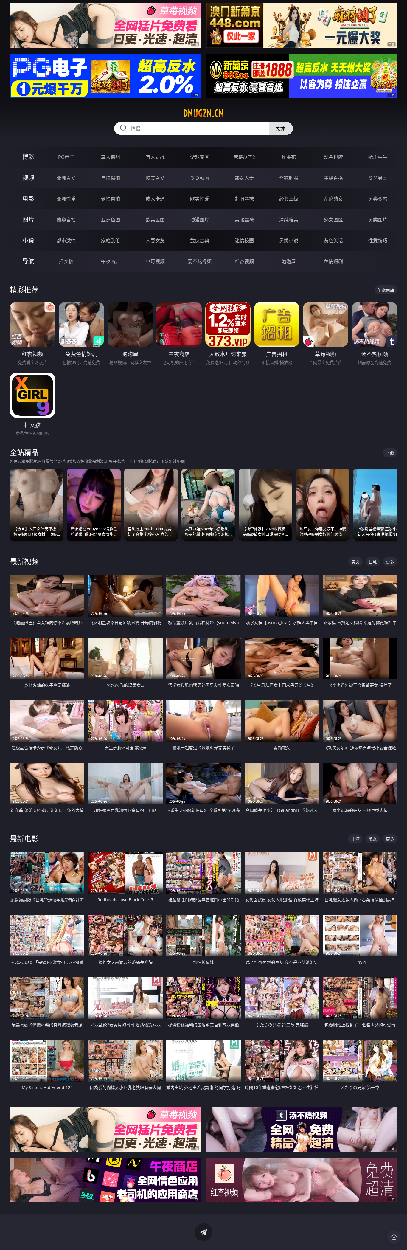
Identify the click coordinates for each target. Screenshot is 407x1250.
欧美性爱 (199, 199)
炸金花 (289, 157)
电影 (28, 199)
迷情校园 (244, 240)
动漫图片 (199, 219)
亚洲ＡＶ (66, 178)
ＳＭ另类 (377, 178)
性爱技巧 (377, 240)
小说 (28, 240)
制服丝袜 (244, 199)
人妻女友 (155, 240)
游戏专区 (199, 157)
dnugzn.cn (203, 113)
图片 (28, 219)
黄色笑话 (333, 240)
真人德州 (110, 157)
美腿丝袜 (244, 219)
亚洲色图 (110, 219)
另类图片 (377, 219)
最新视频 (24, 561)
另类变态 (377, 199)
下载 (390, 452)
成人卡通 (155, 199)
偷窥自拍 (66, 219)
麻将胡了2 (244, 157)
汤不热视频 (200, 261)
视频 (28, 178)
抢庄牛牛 (377, 157)
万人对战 (155, 157)
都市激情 (66, 240)
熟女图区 (333, 219)
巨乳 (373, 561)
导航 (28, 261)
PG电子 (66, 157)
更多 (390, 561)
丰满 (355, 839)
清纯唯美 (288, 219)
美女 (355, 561)
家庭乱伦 (110, 240)
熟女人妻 (244, 178)
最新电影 (24, 838)
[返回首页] (394, 1237)
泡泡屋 (289, 261)
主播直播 (333, 178)
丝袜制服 (288, 178)
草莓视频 (155, 261)
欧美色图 (155, 219)
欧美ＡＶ (155, 178)
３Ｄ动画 (199, 178)
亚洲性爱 (66, 199)
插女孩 (66, 261)
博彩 (28, 157)
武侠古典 (199, 240)
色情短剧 (333, 261)
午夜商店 (110, 261)
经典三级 (288, 199)
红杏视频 (244, 261)
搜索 (281, 128)
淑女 (373, 839)
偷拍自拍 (110, 199)
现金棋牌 (333, 157)
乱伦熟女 (333, 199)
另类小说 (288, 240)
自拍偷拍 (110, 178)
